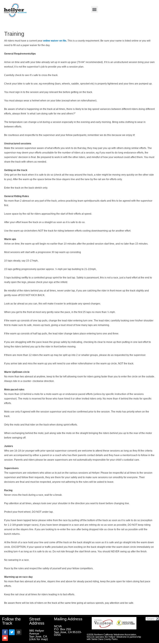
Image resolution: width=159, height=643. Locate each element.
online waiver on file (54, 40)
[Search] (157, 618)
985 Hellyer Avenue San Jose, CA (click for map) (38, 635)
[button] (94, 9)
